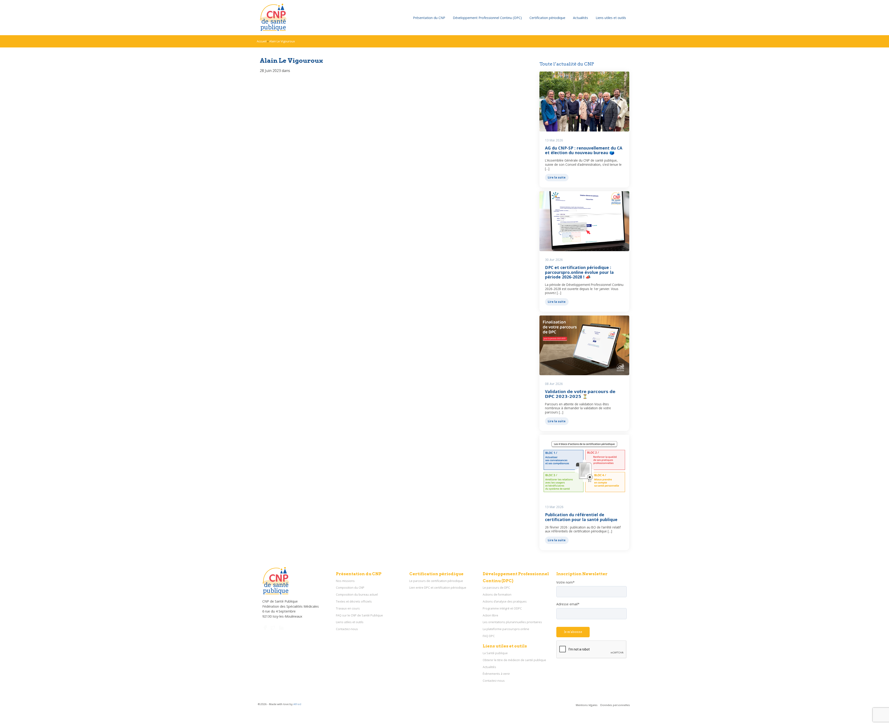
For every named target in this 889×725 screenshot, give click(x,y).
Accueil (261, 41)
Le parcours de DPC (496, 588)
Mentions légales (587, 705)
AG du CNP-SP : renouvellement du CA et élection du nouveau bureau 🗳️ (583, 150)
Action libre (490, 615)
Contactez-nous (347, 629)
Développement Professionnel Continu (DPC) (487, 18)
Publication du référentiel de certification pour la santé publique (581, 517)
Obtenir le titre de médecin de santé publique (514, 660)
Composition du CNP (350, 588)
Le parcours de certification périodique (436, 581)
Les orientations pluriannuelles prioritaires (512, 622)
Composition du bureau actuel (357, 595)
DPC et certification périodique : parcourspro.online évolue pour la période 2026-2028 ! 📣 (579, 272)
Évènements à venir (496, 674)
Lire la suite (557, 177)
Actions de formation (497, 595)
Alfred (297, 704)
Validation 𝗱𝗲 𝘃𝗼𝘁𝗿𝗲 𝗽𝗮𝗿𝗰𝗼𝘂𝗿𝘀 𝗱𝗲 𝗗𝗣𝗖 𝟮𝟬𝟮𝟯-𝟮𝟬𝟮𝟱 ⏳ (580, 394)
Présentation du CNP (429, 18)
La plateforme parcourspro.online (506, 629)
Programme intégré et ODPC (502, 608)
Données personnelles (615, 705)
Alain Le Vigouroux (282, 41)
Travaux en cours (348, 608)
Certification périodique (547, 18)
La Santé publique (495, 653)
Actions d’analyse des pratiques (505, 601)
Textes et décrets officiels (354, 601)
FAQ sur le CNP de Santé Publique (359, 615)
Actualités (580, 18)
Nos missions (345, 581)
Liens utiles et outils (611, 18)
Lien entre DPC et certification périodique (437, 588)
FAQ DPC (489, 636)
